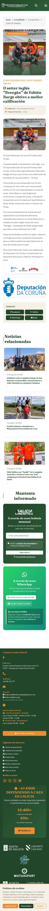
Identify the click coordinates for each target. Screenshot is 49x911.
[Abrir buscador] (36, 5)
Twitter (35, 312)
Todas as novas (10, 771)
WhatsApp (16, 318)
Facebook (16, 312)
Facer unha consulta (11, 767)
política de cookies (10, 900)
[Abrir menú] (45, 6)
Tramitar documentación (13, 747)
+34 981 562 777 (9, 681)
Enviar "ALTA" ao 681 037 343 (22, 597)
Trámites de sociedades (13, 751)
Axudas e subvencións (12, 764)
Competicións (10, 757)
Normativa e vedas (11, 754)
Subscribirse (25, 552)
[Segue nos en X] (10, 781)
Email (35, 318)
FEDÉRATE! (25, 830)
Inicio (8, 20)
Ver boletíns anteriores (25, 557)
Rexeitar (40, 906)
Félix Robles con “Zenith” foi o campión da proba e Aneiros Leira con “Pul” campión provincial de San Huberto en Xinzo (24, 476)
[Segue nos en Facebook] (5, 781)
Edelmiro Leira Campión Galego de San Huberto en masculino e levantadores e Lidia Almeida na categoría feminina (24, 380)
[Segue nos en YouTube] (20, 781)
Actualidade (19, 20)
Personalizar (26, 906)
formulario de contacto (16, 700)
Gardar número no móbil (20, 603)
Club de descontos (11, 761)
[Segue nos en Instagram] (15, 781)
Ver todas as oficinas (26, 733)
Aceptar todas (10, 906)
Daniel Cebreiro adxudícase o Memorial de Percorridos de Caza (22, 427)
